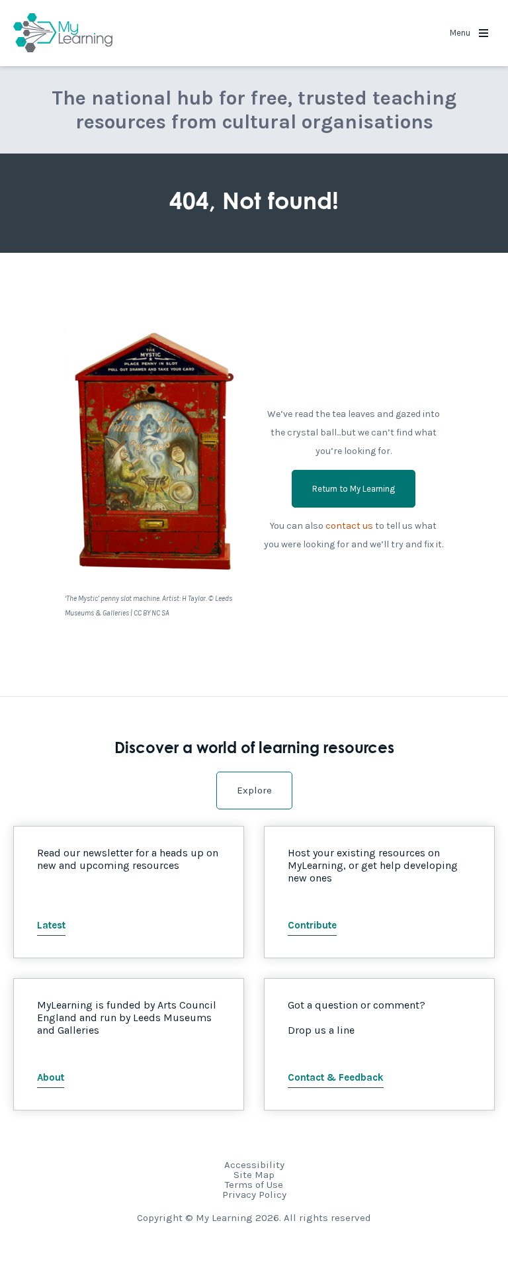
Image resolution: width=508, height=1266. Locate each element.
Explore (254, 790)
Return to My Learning (353, 489)
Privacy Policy (254, 1194)
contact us (349, 525)
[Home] (63, 33)
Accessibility (254, 1165)
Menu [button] (461, 33)
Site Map (254, 1175)
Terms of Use (254, 1185)
